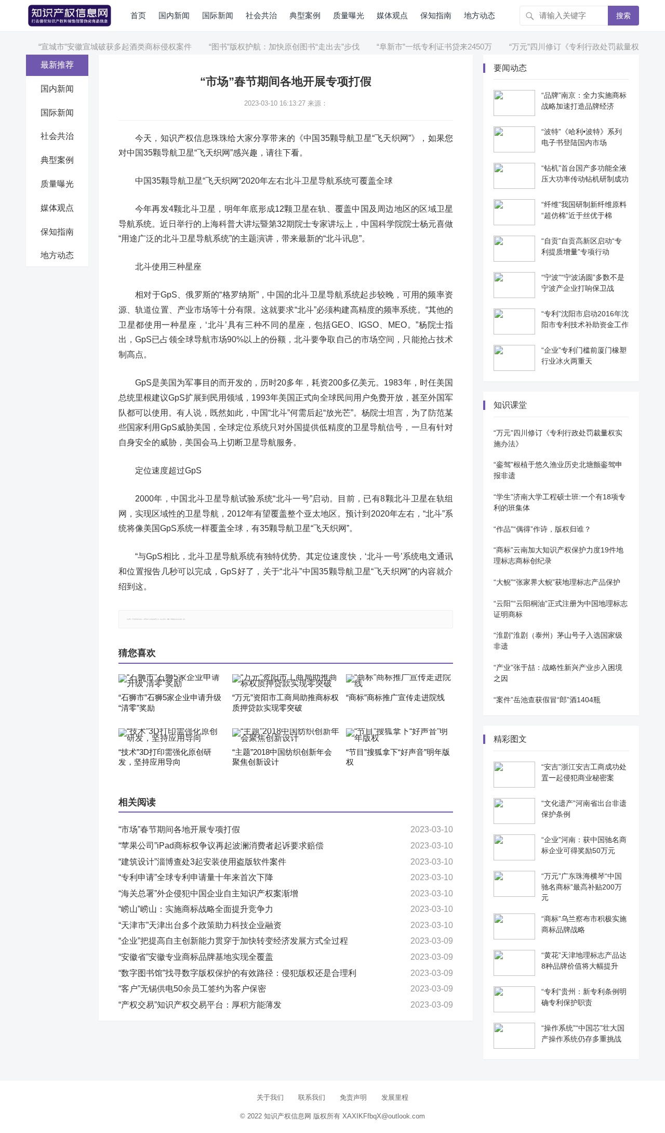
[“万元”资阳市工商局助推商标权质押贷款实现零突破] (285, 681)
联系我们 (311, 1097)
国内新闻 (174, 15)
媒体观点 (392, 15)
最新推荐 (57, 64)
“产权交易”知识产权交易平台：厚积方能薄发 (200, 1004)
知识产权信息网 (287, 1116)
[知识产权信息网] (69, 14)
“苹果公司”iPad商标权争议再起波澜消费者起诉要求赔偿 (221, 845)
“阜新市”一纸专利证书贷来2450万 (418, 46)
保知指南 (435, 15)
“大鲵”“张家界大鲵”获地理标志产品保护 (557, 582)
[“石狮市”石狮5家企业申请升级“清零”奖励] (171, 681)
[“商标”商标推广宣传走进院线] (399, 681)
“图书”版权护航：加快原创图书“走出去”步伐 (268, 46)
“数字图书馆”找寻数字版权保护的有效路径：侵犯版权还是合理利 (237, 973)
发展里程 (394, 1097)
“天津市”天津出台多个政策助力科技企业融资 (200, 925)
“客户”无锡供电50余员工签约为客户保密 (192, 988)
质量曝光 (348, 15)
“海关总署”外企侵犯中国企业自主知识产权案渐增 (208, 893)
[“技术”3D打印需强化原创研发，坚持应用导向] (171, 735)
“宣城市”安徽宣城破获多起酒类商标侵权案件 (99, 46)
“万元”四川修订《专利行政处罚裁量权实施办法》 (577, 46)
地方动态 (479, 15)
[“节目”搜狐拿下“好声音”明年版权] (399, 735)
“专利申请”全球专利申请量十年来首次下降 (195, 877)
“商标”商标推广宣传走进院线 (395, 697)
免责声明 (353, 1097)
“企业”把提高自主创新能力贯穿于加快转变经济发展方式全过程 (233, 940)
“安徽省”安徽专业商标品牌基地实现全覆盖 (195, 956)
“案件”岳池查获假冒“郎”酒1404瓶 (547, 700)
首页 (138, 15)
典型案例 (305, 15)
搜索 (623, 15)
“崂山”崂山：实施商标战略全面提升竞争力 (195, 909)
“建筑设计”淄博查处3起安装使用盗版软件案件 (202, 861)
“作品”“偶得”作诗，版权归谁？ (542, 529)
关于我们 (270, 1097)
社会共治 (261, 15)
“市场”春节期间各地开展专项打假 (179, 829)
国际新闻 (217, 15)
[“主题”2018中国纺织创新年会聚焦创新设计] (285, 735)
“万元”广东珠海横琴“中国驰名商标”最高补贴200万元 (581, 887)
